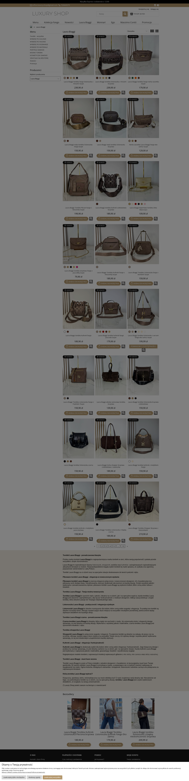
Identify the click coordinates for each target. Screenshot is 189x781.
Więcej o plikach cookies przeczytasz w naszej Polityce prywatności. (23, 772)
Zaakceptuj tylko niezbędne (13, 777)
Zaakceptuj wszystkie (52, 777)
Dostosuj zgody (34, 777)
